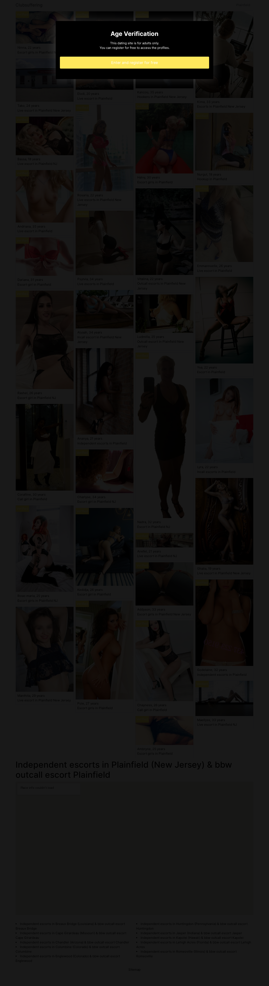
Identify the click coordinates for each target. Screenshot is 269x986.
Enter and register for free (134, 62)
